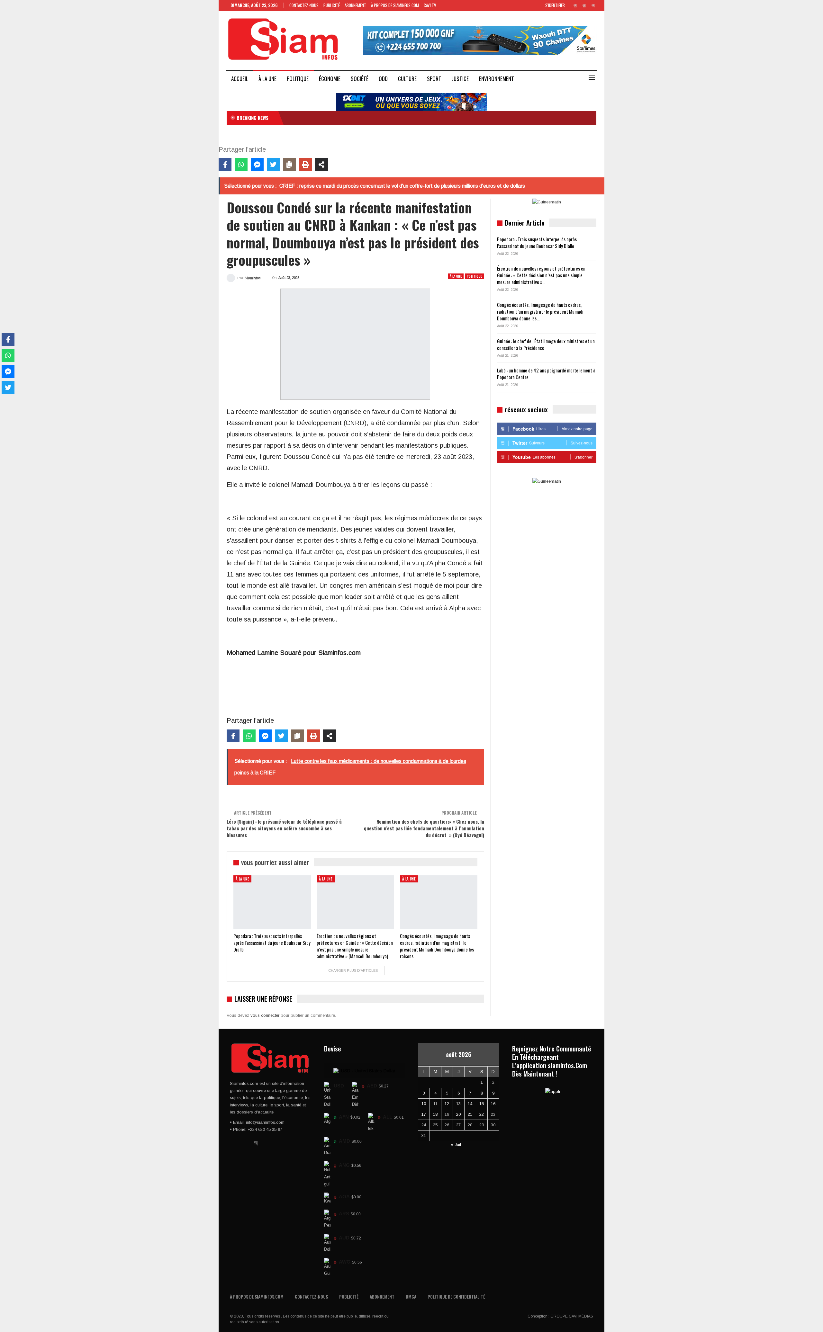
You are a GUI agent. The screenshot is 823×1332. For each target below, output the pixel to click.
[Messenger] (257, 164)
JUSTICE (460, 79)
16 (493, 1103)
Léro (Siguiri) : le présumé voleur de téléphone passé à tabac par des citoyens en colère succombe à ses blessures (284, 828)
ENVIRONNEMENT (496, 79)
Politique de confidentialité (456, 1296)
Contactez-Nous (304, 5)
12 (447, 1103)
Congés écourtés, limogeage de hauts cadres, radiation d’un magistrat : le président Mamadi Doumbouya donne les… (540, 311)
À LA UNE (267, 79)
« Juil (456, 1144)
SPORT (434, 79)
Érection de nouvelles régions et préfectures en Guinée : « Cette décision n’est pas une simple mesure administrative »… (541, 275)
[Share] (321, 164)
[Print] (305, 164)
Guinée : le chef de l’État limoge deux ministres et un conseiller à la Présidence (546, 344)
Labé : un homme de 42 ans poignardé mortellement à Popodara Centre (546, 373)
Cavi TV (430, 5)
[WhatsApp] (241, 164)
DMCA (411, 1296)
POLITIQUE (298, 79)
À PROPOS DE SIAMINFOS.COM (395, 5)
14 (470, 1103)
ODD (383, 79)
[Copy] (289, 164)
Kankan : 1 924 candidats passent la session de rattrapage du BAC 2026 (355, 117)
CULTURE (407, 79)
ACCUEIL (239, 79)
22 (481, 1114)
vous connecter (264, 1015)
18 (435, 1114)
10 (423, 1103)
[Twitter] (273, 164)
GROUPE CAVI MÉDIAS (571, 1316)
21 (470, 1114)
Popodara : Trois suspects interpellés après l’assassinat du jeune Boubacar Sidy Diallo (537, 242)
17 (423, 1114)
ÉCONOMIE (329, 79)
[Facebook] (225, 164)
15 (481, 1103)
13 (458, 1103)
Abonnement (355, 5)
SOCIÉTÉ (359, 79)
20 (458, 1114)
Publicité (331, 5)
